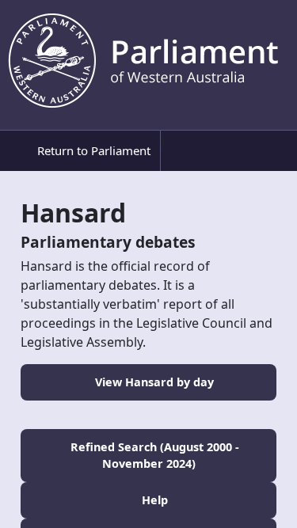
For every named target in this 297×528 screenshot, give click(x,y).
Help (153, 499)
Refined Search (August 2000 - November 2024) (153, 455)
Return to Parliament (92, 150)
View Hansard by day (153, 381)
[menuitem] (84, 151)
